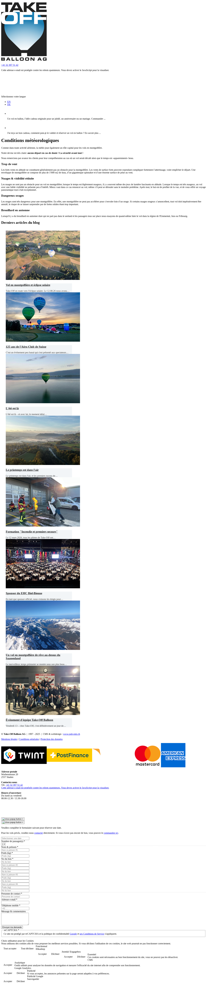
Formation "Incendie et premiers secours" (32, 531)
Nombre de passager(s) (13, 841)
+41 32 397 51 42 (9, 65)
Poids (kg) (7, 853)
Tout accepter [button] (9, 948)
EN (9, 101)
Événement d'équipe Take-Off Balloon (29, 719)
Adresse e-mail (9, 899)
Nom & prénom (9, 847)
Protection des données (52, 739)
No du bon (7, 859)
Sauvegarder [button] (33, 979)
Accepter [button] (42, 954)
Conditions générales (29, 739)
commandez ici (111, 833)
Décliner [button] (55, 954)
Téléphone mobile (10, 905)
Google (73, 934)
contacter (38, 833)
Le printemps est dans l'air (22, 469)
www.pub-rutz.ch (71, 734)
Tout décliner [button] (27, 948)
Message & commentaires (13, 911)
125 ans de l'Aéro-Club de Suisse (26, 346)
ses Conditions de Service (92, 934)
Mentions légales (9, 739)
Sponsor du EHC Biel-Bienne (24, 593)
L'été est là (12, 408)
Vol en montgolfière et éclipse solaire (28, 285)
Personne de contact (11, 893)
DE (9, 104)
